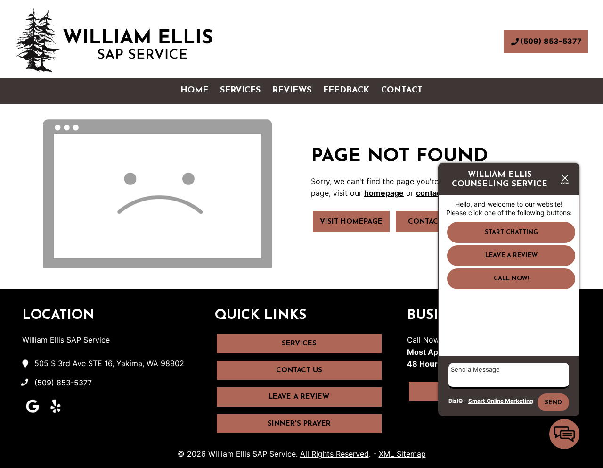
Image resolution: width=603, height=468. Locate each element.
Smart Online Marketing (500, 400)
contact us (435, 193)
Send (553, 403)
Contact (402, 90)
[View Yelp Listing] (55, 413)
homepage (384, 193)
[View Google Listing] (32, 413)
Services (240, 90)
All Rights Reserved (334, 454)
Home (194, 90)
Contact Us (431, 222)
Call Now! (511, 279)
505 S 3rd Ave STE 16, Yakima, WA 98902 (109, 363)
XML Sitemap (402, 454)
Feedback (346, 90)
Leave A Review (299, 397)
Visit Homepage (351, 222)
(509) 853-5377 (551, 41)
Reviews (291, 90)
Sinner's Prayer (299, 423)
